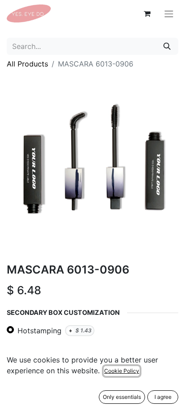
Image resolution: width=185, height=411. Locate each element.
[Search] (167, 46)
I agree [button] (163, 396)
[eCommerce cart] (147, 13)
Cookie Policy (121, 370)
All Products (27, 63)
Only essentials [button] (122, 396)
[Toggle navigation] (168, 13)
